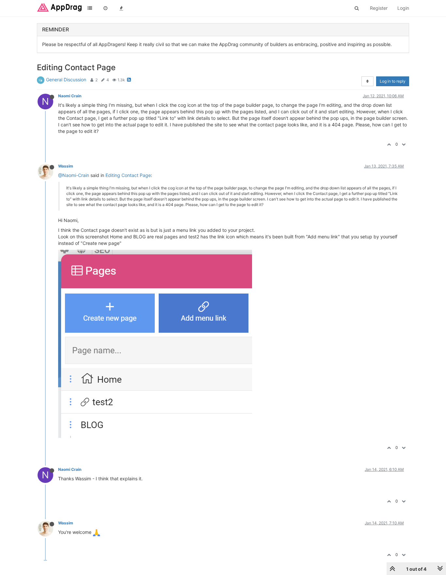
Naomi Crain (69, 95)
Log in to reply (393, 81)
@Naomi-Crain (73, 175)
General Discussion (66, 79)
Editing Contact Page (128, 175)
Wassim (65, 166)
